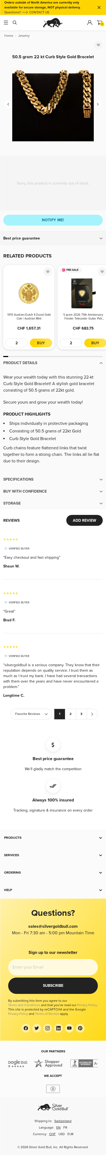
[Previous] (8, 104)
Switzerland (62, 1121)
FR (65, 1128)
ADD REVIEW (84, 520)
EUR (70, 1134)
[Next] (98, 104)
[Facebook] (25, 1028)
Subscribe (53, 985)
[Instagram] (47, 1028)
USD (61, 1134)
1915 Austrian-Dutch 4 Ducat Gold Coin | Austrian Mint (29, 316)
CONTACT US (39, 12)
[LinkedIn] (58, 1028)
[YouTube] (69, 1028)
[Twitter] (36, 1028)
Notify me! (53, 220)
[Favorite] (98, 45)
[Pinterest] (80, 1028)
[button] (53, 238)
